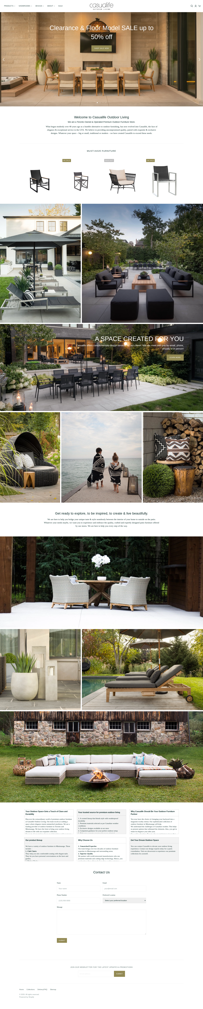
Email (105, 883)
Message (59, 907)
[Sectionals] (101, 757)
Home (21, 989)
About (50, 6)
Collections (31, 989)
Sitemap (53, 989)
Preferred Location (109, 895)
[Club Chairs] (101, 582)
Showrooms (24, 6)
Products (9, 6)
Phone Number (62, 895)
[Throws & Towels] (101, 457)
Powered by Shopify (26, 997)
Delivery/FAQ (42, 989)
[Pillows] (173, 457)
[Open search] (192, 6)
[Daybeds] (30, 457)
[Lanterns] (40, 669)
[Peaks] (142, 263)
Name (59, 883)
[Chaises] (40, 263)
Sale (60, 6)
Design (38, 6)
